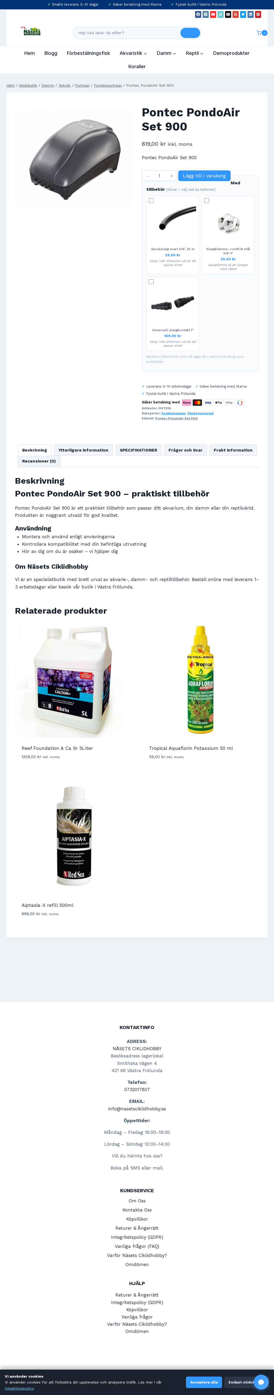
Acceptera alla (204, 1382)
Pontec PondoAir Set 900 (176, 418)
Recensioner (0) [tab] (39, 461)
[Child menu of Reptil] (194, 53)
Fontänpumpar (173, 413)
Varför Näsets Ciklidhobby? (137, 1255)
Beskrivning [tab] (34, 450)
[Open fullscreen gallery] (127, 213)
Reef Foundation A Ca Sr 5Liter (57, 748)
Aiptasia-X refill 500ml (48, 905)
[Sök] (190, 33)
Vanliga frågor (137, 1317)
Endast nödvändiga (247, 1382)
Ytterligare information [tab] (83, 450)
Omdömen (137, 1264)
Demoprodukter (231, 53)
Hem (29, 53)
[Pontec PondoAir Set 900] (73, 159)
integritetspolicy (19, 1388)
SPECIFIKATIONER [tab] (138, 450)
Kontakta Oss (137, 1210)
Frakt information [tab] (233, 450)
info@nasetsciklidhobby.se (137, 1108)
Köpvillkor (137, 1219)
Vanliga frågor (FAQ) (137, 1246)
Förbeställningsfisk (88, 53)
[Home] (10, 85)
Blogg (50, 53)
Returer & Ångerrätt (137, 1228)
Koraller (137, 66)
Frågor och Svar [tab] (186, 450)
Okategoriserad (200, 413)
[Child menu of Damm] (166, 53)
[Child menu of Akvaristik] (133, 53)
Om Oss (137, 1200)
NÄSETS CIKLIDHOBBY (137, 1048)
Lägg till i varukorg (204, 175)
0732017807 (137, 1089)
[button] (261, 1382)
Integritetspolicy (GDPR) (137, 1237)
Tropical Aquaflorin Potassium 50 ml (191, 748)
